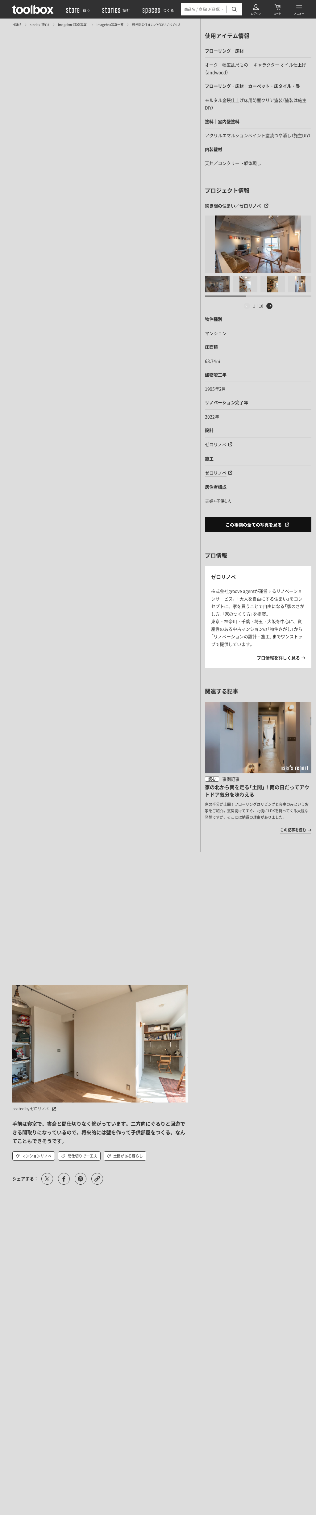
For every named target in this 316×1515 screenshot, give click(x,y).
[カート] (277, 9)
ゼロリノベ (216, 444)
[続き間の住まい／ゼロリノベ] (258, 244)
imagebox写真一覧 (110, 24)
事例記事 (230, 779)
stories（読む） (39, 24)
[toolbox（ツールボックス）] (33, 9)
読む (212, 779)
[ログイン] (256, 9)
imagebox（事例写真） (73, 24)
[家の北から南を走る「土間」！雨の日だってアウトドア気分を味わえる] (258, 767)
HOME (17, 24)
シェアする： (25, 1178)
